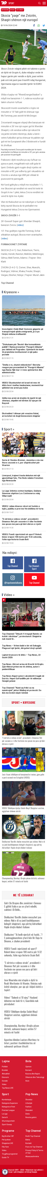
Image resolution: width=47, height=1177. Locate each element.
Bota (28, 1061)
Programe (8, 1130)
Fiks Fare (5, 1147)
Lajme (6, 1061)
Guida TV (5, 1157)
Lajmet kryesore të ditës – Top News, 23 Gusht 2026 (21, 656)
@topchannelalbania (13, 582)
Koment (28, 1070)
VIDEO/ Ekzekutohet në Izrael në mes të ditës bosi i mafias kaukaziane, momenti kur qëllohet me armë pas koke (22, 387)
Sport (12, 10)
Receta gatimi (30, 1117)
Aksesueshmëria (32, 1156)
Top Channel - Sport (34, 567)
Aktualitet (6, 1074)
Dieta (27, 1114)
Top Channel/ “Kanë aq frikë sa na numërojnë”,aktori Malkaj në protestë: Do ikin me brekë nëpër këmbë (21, 690)
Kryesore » (11, 292)
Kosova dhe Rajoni (32, 1074)
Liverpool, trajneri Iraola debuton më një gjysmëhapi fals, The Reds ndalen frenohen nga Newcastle (22, 479)
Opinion (28, 1067)
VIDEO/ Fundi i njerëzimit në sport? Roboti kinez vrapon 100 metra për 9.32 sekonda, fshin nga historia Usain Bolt (22, 538)
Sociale (5, 1081)
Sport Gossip (7, 1124)
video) (20, 225)
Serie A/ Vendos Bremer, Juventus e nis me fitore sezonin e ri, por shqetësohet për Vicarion (22, 464)
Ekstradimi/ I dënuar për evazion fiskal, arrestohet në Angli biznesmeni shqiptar (21, 416)
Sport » (9, 429)
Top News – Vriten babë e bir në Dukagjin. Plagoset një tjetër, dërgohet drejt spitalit (22, 646)
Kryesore (5, 10)
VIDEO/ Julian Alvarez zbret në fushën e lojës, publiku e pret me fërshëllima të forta (22, 509)
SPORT (11, 3)
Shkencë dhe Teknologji (34, 1077)
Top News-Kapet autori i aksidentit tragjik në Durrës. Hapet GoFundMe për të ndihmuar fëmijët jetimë (23, 678)
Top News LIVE (7, 1088)
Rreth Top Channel (32, 1136)
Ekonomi (5, 1077)
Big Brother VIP (8, 1136)
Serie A (5, 1117)
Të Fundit (19, 10)
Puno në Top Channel (33, 1147)
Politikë (5, 1067)
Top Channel (13, 566)
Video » (9, 595)
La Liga (4, 1114)
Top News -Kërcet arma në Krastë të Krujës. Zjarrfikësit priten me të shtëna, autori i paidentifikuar (23, 666)
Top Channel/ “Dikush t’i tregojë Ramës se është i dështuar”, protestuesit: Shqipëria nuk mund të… (22, 636)
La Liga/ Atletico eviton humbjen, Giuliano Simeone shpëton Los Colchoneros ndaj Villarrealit (21, 495)
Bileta (27, 1140)
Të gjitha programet (10, 1154)
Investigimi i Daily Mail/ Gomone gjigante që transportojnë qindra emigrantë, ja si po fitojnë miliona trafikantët (22, 333)
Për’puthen (6, 1140)
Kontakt (28, 1143)
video (4, 238)
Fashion (28, 1107)
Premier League (8, 1110)
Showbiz (28, 1100)
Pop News (31, 1094)
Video (4, 1084)
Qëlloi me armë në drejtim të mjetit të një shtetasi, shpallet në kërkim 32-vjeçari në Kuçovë (21, 402)
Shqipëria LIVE (7, 1143)
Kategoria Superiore (10, 1103)
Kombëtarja (6, 1100)
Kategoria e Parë (8, 1107)
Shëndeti (29, 1110)
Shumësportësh (8, 1121)
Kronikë (5, 1070)
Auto (27, 1081)
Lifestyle (28, 1103)
